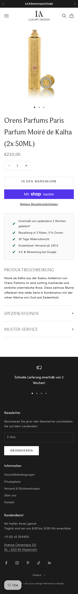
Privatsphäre (12, 481)
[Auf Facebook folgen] (6, 563)
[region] (39, 375)
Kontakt (9, 502)
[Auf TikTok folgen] (39, 563)
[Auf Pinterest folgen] (28, 563)
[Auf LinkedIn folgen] (49, 563)
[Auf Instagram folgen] (17, 563)
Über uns (10, 495)
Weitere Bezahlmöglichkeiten (39, 204)
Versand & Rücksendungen (22, 488)
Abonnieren (21, 450)
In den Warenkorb (39, 181)
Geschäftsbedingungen (19, 474)
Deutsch (37, 575)
